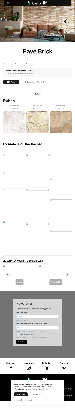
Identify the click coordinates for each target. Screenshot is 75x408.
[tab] (31, 44)
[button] (8, 3)
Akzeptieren (21, 394)
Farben (37, 94)
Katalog (12, 82)
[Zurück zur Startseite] (37, 3)
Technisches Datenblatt (35, 82)
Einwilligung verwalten (65, 395)
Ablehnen (36, 394)
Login (70, 389)
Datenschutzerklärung (39, 389)
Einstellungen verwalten (25, 400)
